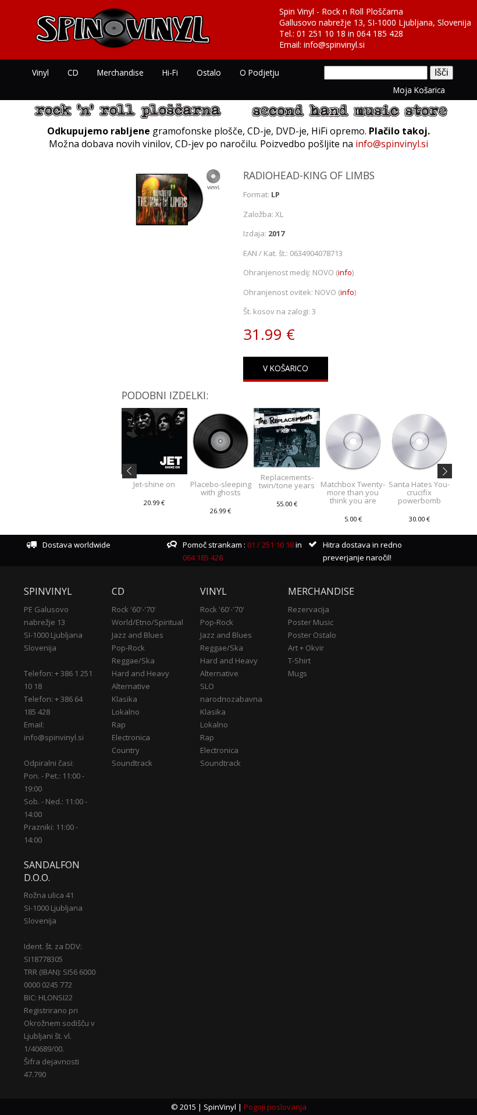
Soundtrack (132, 763)
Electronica (131, 737)
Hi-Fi (170, 72)
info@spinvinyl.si (334, 44)
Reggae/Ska (133, 660)
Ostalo (209, 72)
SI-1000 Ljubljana (53, 635)
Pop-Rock (128, 647)
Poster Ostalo (312, 635)
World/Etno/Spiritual (147, 622)
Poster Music (310, 622)
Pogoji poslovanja (275, 1107)
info (345, 272)
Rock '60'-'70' (134, 609)
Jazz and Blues (137, 635)
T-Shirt (299, 660)
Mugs (297, 673)
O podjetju (259, 72)
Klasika (124, 699)
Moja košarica (419, 89)
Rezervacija (308, 609)
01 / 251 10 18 (269, 544)
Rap (119, 724)
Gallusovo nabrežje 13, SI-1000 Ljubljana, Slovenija (375, 22)
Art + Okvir (306, 647)
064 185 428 (380, 33)
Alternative (131, 686)
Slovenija (40, 647)
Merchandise (120, 72)
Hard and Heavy (140, 673)
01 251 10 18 (321, 33)
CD (73, 72)
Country (126, 750)
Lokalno (126, 711)
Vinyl (40, 72)
